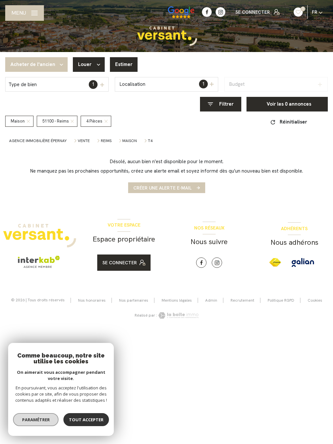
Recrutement (242, 300)
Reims (106, 141)
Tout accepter (86, 420)
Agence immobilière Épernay (38, 140)
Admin (211, 300)
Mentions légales (177, 300)
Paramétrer (36, 420)
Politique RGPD (281, 300)
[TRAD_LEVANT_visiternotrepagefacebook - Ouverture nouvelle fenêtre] (207, 12)
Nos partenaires (133, 300)
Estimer (123, 64)
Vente (84, 141)
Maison (129, 141)
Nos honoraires (92, 300)
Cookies (315, 300)
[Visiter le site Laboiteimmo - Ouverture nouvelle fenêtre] (178, 315)
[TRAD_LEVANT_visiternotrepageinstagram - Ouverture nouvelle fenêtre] (220, 12)
